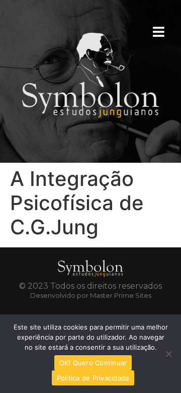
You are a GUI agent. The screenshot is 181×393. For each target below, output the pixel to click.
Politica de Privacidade (93, 378)
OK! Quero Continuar (93, 363)
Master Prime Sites (120, 295)
